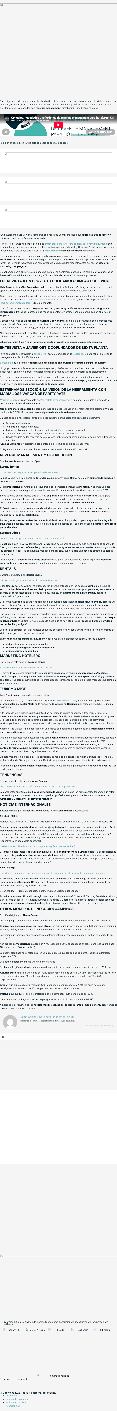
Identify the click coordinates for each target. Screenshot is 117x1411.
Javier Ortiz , (41, 353)
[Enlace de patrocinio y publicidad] (58, 5)
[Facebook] (3, 1383)
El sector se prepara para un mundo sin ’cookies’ (26, 667)
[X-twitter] (11, 1383)
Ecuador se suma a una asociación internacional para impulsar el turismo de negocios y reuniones (53, 873)
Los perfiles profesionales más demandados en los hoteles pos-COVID (38, 786)
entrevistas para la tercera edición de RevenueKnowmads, (76, 243)
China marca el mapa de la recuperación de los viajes (29, 472)
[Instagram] (27, 1383)
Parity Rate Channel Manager (56, 400)
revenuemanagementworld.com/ (99, 1025)
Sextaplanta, (80, 353)
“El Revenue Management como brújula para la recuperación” (33, 538)
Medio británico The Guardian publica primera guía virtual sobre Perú (37, 846)
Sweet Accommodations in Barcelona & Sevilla (52, 299)
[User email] (3, 1036)
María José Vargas (10, 400)
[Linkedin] (19, 1383)
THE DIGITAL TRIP (66, 700)
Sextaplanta (6, 362)
